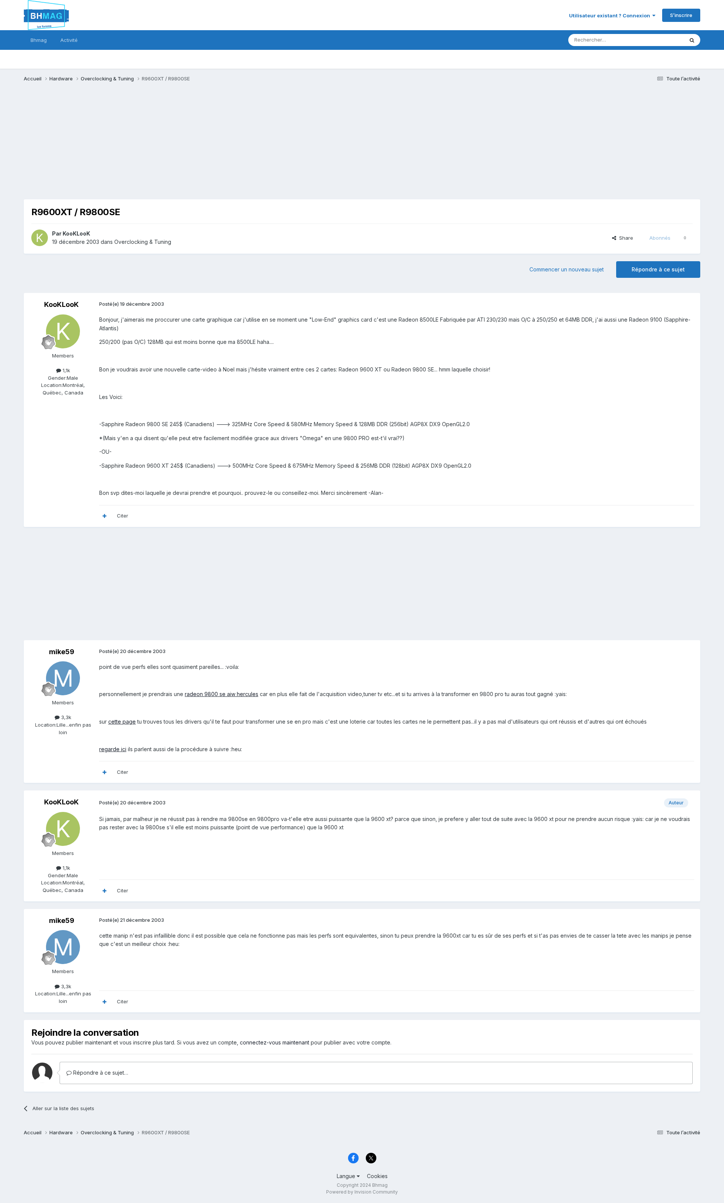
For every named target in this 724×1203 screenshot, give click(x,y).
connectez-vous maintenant (274, 1042)
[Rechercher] (692, 40)
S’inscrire (681, 15)
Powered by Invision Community (362, 1192)
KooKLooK (76, 233)
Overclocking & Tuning (142, 242)
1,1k (65, 370)
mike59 (61, 652)
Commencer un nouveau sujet (566, 269)
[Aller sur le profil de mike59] (63, 678)
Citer (122, 516)
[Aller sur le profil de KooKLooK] (39, 238)
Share (624, 238)
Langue (347, 1176)
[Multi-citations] (104, 516)
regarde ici (112, 749)
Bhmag (39, 40)
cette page (122, 721)
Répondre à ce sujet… (100, 1072)
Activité (69, 40)
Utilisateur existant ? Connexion (610, 15)
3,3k (65, 717)
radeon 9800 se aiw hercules (221, 694)
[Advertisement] (161, 146)
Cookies (377, 1176)
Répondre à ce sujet (658, 269)
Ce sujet (664, 40)
